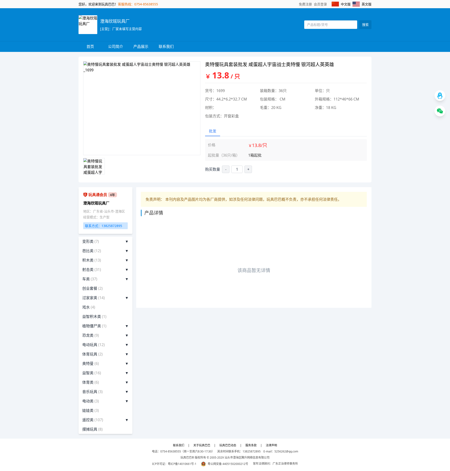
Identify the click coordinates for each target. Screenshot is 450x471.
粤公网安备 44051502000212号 (228, 464)
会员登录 (320, 4)
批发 (212, 131)
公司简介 (115, 46)
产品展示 (140, 46)
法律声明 (271, 445)
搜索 (365, 24)
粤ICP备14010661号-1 (182, 464)
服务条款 (251, 445)
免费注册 (305, 4)
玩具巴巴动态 (227, 445)
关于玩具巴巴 (201, 445)
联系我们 (166, 46)
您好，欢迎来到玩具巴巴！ (98, 4)
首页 (90, 46)
